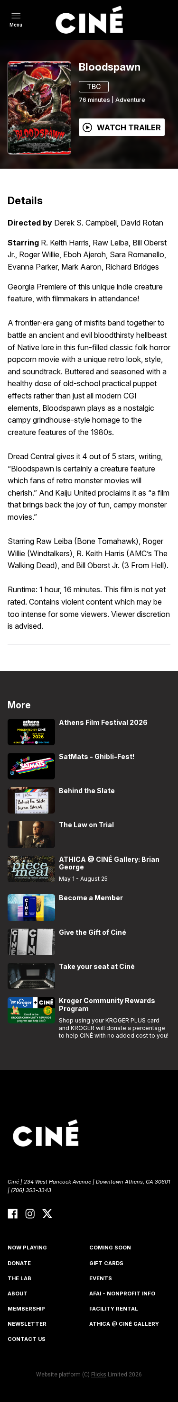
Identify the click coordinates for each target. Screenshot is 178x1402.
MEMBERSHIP (26, 1308)
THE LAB (19, 1278)
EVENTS (100, 1278)
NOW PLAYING (27, 1247)
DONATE (19, 1263)
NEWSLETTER (27, 1324)
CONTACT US (27, 1339)
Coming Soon (110, 1247)
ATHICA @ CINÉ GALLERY (124, 1324)
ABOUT (18, 1293)
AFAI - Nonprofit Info (122, 1293)
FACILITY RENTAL (113, 1308)
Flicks (98, 1374)
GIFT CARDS (106, 1263)
